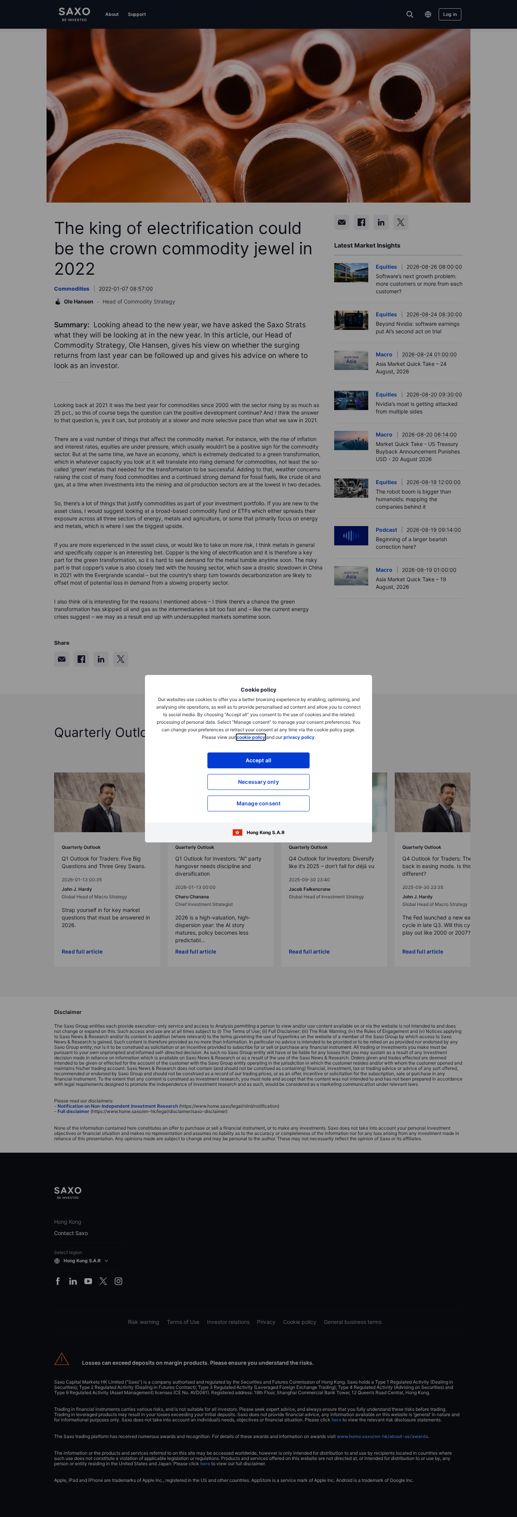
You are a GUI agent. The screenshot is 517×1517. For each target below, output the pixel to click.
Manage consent (259, 803)
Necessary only (258, 782)
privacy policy (299, 737)
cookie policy (251, 737)
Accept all (259, 760)
